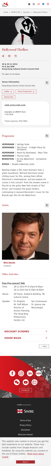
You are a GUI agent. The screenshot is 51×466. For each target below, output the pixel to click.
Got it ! (26, 461)
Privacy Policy (25, 425)
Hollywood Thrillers (40, 12)
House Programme (25, 91)
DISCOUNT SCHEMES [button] (16, 331)
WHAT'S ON (15, 12)
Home (6, 12)
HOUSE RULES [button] (12, 338)
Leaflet (7, 91)
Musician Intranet (25, 434)
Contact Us (25, 390)
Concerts (26, 12)
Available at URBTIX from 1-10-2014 (15, 113)
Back (45, 346)
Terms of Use (25, 420)
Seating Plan (8, 96)
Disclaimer (25, 429)
